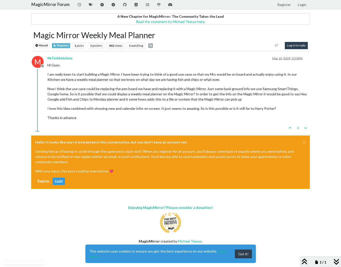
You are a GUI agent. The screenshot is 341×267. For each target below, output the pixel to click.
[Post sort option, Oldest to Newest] (277, 45)
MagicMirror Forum (50, 4)
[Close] (304, 142)
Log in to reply (296, 45)
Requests (62, 45)
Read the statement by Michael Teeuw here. (170, 21)
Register (43, 181)
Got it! (243, 254)
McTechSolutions (59, 58)
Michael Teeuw (190, 241)
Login (59, 181)
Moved (43, 45)
